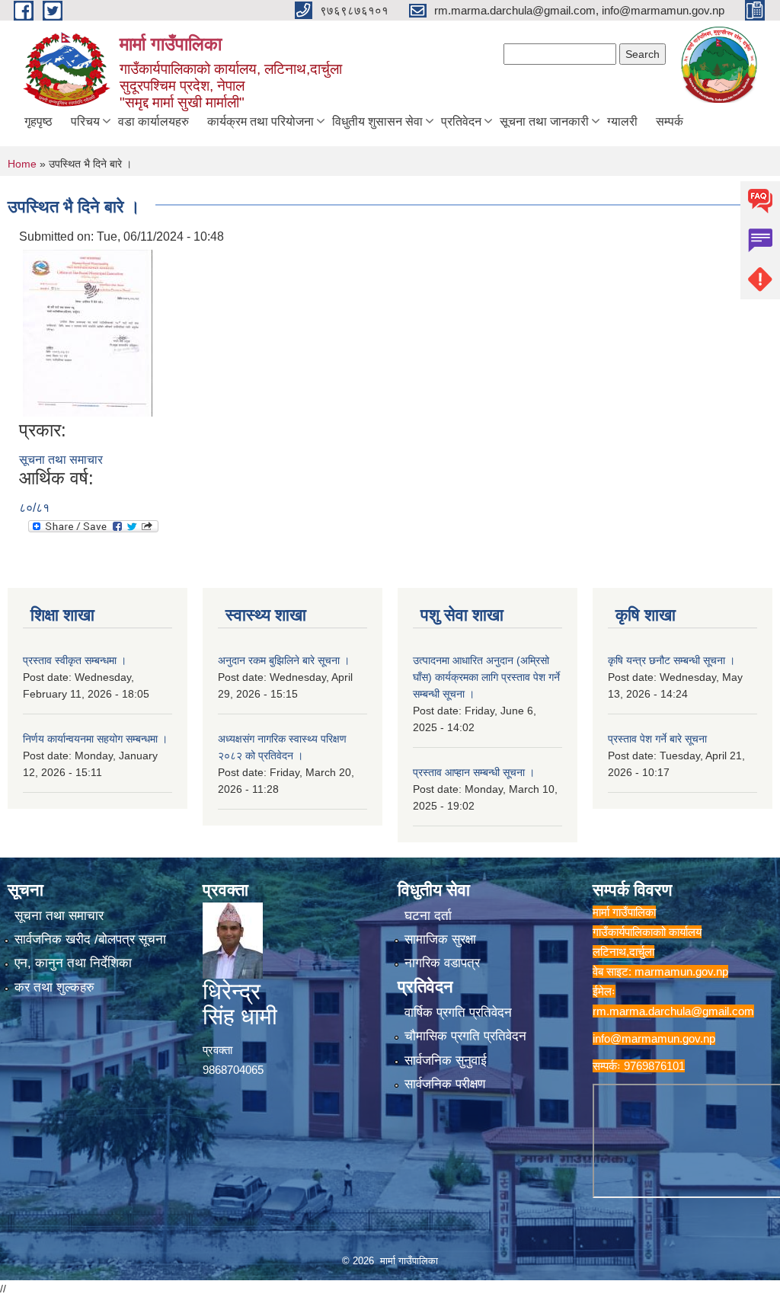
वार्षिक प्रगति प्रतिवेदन (458, 1012)
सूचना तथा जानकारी (544, 121)
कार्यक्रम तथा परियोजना (260, 121)
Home (22, 164)
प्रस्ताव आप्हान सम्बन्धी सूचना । (474, 772)
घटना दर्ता (428, 916)
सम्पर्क (669, 121)
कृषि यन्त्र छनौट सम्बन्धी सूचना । (671, 660)
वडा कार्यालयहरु (153, 121)
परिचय (85, 121)
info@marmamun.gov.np (654, 1038)
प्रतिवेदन (461, 121)
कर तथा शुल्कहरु (54, 987)
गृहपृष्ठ (38, 121)
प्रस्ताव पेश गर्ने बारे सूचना (657, 739)
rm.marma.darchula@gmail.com (673, 1011)
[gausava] (87, 331)
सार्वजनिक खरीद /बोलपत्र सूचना (90, 939)
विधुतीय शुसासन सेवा (377, 121)
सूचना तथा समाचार (61, 459)
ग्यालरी (622, 121)
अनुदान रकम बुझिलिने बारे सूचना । (284, 660)
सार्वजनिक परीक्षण (444, 1084)
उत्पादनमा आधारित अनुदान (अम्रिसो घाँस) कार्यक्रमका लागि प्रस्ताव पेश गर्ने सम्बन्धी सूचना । (486, 677)
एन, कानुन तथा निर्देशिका (73, 963)
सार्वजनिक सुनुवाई (445, 1060)
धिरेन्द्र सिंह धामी (240, 1004)
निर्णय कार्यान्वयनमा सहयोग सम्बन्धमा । (95, 739)
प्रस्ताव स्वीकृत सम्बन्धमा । (74, 660)
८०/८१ (34, 507)
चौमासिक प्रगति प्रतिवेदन (465, 1036)
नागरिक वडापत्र (442, 963)
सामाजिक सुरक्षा (440, 939)
